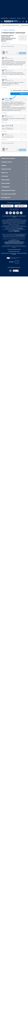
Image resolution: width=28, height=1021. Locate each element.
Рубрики (3, 165)
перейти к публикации (9, 30)
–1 (25, 112)
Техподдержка (5, 187)
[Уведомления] (23, 21)
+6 (21, 87)
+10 (21, 139)
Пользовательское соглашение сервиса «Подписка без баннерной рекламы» (14, 254)
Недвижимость (5, 18)
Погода (19, 18)
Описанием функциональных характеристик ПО (14, 241)
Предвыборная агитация (8, 190)
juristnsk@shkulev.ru (16, 230)
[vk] (10, 212)
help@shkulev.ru (17, 231)
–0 (25, 67)
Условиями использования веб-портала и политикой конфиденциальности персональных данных (14, 243)
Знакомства (13, 18)
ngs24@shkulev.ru (20, 228)
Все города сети (5, 197)
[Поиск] (19, 21)
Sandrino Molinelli (8, 125)
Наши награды (5, 179)
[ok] (14, 212)
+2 (21, 122)
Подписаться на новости (8, 158)
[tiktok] (21, 212)
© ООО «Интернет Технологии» (14, 267)
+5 (21, 76)
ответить (4, 67)
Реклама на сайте (6, 169)
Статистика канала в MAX (8, 194)
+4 (21, 112)
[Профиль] (26, 21)
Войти (7, 53)
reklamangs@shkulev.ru (20, 235)
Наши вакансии (5, 183)
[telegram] (7, 212)
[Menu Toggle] (1, 21)
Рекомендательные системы (14, 251)
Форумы (24, 18)
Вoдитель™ (7, 98)
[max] (17, 212)
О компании (4, 176)
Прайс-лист (4, 172)
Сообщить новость (6, 162)
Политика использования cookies (14, 249)
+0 (21, 67)
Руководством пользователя (14, 240)
